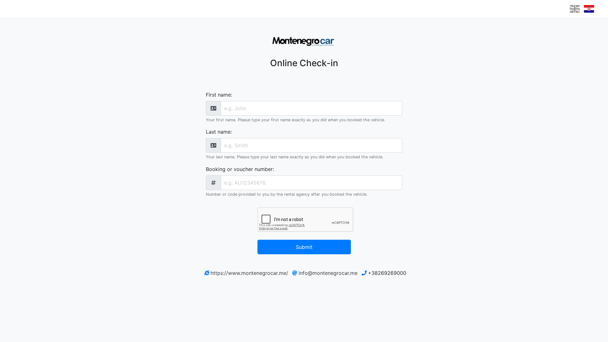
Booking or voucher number (239, 169)
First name (218, 95)
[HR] (589, 9)
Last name (218, 132)
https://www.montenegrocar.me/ (249, 273)
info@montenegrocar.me (328, 273)
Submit (304, 247)
